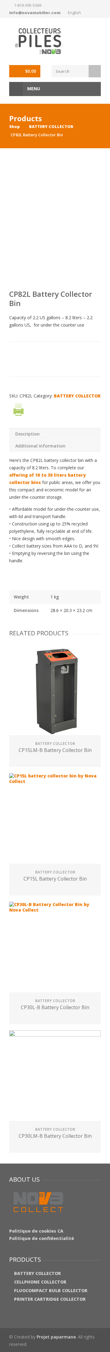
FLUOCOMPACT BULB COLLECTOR (50, 1290)
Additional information (40, 446)
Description (27, 434)
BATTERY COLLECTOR (51, 126)
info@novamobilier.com (35, 12)
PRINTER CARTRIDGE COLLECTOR (50, 1299)
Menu (33, 88)
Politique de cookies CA (36, 1231)
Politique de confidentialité (41, 1238)
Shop (14, 126)
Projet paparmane (56, 1337)
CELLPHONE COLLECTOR (40, 1282)
